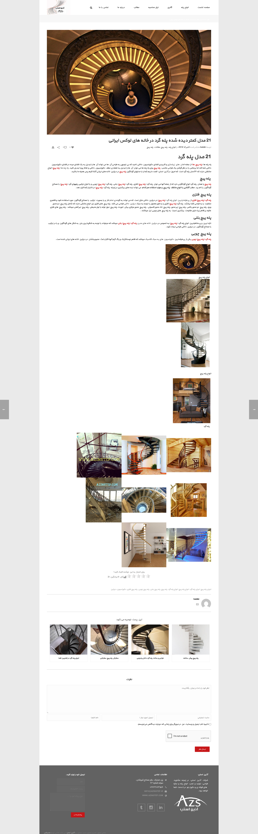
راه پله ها (65, 168)
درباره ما (121, 7)
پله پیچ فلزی (132, 589)
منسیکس (47, 832)
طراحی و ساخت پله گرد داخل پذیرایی (150, 658)
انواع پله (185, 7)
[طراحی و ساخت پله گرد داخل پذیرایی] (150, 640)
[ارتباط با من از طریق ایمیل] (197, 604)
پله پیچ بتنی (155, 589)
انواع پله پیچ (184, 589)
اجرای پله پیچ (206, 589)
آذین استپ (70, 832)
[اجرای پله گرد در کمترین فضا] (68, 640)
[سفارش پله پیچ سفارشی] (109, 640)
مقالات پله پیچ (153, 147)
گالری (169, 7)
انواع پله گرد (173, 589)
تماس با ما (103, 7)
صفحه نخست (204, 7)
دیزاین (113, 589)
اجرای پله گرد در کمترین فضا (68, 658)
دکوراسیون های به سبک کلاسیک (159, 239)
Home (204, 20)
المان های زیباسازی (176, 164)
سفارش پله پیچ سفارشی (109, 658)
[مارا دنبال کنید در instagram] (151, 807)
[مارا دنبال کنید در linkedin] (161, 807)
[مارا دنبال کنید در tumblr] (141, 807)
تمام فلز (110, 200)
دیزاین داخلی (130, 203)
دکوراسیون (121, 589)
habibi (203, 147)
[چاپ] (53, 147)
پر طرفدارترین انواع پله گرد (178, 200)
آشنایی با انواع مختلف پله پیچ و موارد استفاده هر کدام (165, 187)
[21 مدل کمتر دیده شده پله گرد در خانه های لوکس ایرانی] (129, 82)
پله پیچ (164, 147)
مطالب (136, 7)
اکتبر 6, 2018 (183, 147)
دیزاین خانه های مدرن (147, 223)
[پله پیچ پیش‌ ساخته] (190, 640)
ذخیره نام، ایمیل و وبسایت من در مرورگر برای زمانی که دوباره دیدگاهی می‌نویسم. (173, 724)
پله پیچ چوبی (143, 589)
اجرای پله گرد (195, 589)
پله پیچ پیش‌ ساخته (190, 658)
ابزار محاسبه (153, 7)
